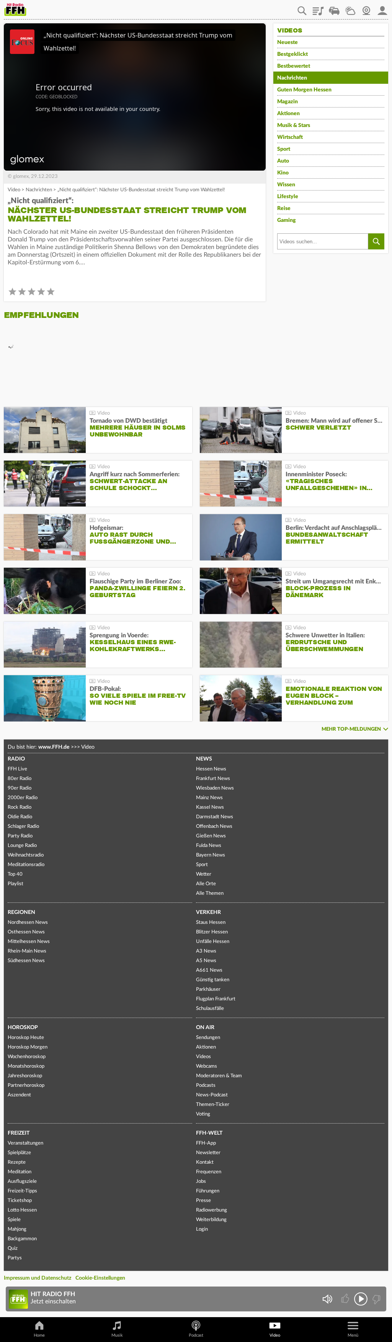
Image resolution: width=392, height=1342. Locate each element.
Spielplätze (19, 1152)
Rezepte (17, 1162)
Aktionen (288, 113)
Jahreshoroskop (25, 1075)
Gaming (286, 220)
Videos (203, 1056)
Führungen (207, 1191)
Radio (16, 759)
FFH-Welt (209, 1133)
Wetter (350, 8)
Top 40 (15, 874)
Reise (284, 208)
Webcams (206, 1066)
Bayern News (210, 855)
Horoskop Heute (26, 1037)
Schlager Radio (23, 826)
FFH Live (17, 769)
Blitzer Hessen (212, 932)
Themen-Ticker (212, 1104)
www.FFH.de (53, 747)
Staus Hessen (210, 922)
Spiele (14, 1219)
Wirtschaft (290, 137)
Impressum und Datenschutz (37, 1278)
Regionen (21, 912)
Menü (353, 1335)
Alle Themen (210, 893)
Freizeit (18, 1133)
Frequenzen (208, 1171)
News (204, 759)
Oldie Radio (20, 816)
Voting (203, 1114)
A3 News (206, 951)
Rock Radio (19, 807)
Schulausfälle (210, 1008)
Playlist (318, 8)
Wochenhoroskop (27, 1056)
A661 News (209, 970)
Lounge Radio (22, 845)
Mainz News (209, 797)
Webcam (366, 8)
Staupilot (334, 8)
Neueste (287, 42)
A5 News (206, 960)
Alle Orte (206, 883)
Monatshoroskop (26, 1066)
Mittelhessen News (29, 941)
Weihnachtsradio (26, 855)
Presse (203, 1200)
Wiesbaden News (215, 788)
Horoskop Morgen (27, 1047)
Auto (283, 161)
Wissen (286, 184)
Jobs (201, 1181)
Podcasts (206, 1085)
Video (14, 189)
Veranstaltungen (25, 1143)
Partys (15, 1258)
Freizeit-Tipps (22, 1191)
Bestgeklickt (292, 54)
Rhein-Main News (27, 951)
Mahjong (17, 1229)
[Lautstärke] (327, 1299)
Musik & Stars (293, 125)
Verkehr (208, 912)
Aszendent (19, 1095)
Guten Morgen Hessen (304, 90)
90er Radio (19, 788)
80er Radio (19, 778)
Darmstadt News (214, 816)
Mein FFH (382, 8)
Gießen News (211, 836)
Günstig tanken (212, 979)
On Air (205, 1027)
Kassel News (210, 807)
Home (39, 1335)
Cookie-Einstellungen (100, 1278)
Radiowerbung (211, 1210)
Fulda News (208, 845)
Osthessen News (26, 932)
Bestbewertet (293, 66)
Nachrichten (39, 189)
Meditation (19, 1171)
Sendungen (208, 1037)
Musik (117, 1335)
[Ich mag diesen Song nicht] (375, 1299)
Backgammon (22, 1238)
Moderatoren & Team (219, 1075)
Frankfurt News (213, 778)
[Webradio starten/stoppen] (361, 1299)
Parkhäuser (208, 989)
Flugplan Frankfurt (215, 999)
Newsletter (208, 1152)
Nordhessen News (28, 922)
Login (202, 1229)
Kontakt (205, 1162)
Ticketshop (20, 1200)
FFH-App (206, 1143)
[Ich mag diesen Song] (346, 1299)
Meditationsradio (26, 864)
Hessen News (211, 769)
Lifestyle (287, 196)
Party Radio (20, 836)
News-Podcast (212, 1095)
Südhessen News (26, 960)
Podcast (196, 1335)
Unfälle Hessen (212, 941)
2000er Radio (23, 797)
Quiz (13, 1248)
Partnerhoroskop (26, 1085)
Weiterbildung (211, 1219)
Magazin (287, 101)
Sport (283, 149)
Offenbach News (214, 826)
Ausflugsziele (22, 1181)
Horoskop (23, 1027)
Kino (283, 173)
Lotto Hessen (22, 1210)
